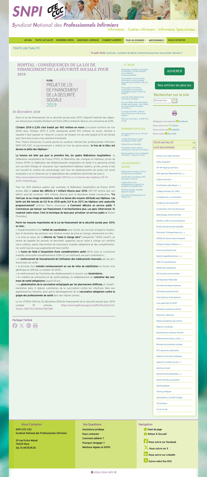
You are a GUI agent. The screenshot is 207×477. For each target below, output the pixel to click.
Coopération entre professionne (170, 209)
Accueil (28, 40)
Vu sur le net (161, 409)
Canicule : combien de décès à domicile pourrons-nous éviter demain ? (66, 53)
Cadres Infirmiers (163, 179)
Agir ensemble (156, 40)
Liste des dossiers (164, 147)
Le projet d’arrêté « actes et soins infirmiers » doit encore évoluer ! (133, 114)
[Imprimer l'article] (35, 326)
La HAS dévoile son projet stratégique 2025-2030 (132, 140)
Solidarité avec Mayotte (131, 144)
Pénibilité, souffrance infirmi (168, 309)
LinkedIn (175, 130)
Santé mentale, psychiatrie (168, 380)
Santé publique (162, 386)
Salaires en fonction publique (169, 356)
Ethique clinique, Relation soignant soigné (132, 191)
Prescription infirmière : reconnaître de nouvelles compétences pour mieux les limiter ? (133, 91)
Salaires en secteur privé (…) (168, 362)
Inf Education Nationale (166, 280)
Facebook (183, 121)
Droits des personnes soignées (169, 226)
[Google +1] (28, 326)
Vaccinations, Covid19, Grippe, (169, 397)
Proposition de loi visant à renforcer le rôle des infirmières (134, 149)
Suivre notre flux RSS (160, 461)
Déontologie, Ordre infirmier (168, 215)
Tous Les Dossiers (135, 40)
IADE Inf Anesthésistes (166, 262)
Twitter (175, 125)
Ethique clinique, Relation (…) (169, 244)
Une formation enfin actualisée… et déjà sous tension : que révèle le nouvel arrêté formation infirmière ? (135, 105)
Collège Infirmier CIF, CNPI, (168, 191)
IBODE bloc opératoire (166, 268)
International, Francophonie (168, 297)
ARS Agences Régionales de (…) (170, 173)
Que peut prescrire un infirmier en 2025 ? (134, 135)
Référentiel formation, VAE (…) (169, 338)
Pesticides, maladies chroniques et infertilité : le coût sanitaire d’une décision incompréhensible (134, 72)
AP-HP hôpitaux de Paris (167, 168)
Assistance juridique (88, 40)
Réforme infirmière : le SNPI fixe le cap (134, 120)
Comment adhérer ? (93, 438)
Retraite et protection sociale (169, 344)
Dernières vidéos (65, 40)
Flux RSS (171, 134)
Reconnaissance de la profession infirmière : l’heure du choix (135, 154)
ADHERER (174, 71)
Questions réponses (165, 315)
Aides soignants (163, 162)
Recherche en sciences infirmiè (169, 332)
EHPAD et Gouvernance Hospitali (170, 238)
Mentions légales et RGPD (96, 447)
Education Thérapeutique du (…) (170, 232)
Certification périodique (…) (168, 185)
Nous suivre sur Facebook (162, 442)
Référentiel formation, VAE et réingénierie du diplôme (133, 173)
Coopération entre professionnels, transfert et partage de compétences (132, 184)
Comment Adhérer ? (112, 40)
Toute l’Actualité (44, 40)
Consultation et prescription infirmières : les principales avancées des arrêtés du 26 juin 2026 (134, 81)
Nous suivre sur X (158, 448)
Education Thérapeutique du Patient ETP (133, 196)
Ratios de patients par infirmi (169, 321)
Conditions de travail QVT (167, 203)
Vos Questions (92, 424)
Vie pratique (161, 403)
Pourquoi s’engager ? (93, 443)
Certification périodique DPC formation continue (133, 178)
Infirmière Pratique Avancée (168, 285)
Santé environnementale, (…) (169, 374)
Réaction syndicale (164, 327)
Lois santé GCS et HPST (166, 303)
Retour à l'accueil (157, 434)
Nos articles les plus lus (174, 85)
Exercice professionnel (166, 250)
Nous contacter (176, 40)
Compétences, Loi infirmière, (168, 197)
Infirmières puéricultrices (167, 291)
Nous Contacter (32, 424)
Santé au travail (163, 368)
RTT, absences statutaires (167, 350)
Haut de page (154, 429)
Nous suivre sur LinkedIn (161, 455)
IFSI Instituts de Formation (168, 274)
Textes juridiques (163, 391)
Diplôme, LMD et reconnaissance (170, 221)
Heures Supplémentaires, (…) (169, 256)
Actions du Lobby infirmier (168, 156)
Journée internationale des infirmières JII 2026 (132, 98)
